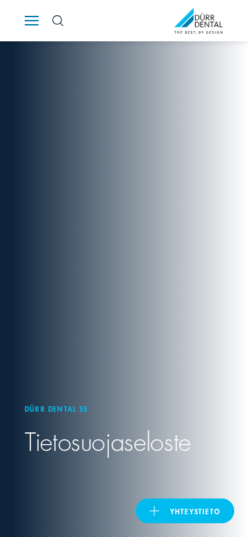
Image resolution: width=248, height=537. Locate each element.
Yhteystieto (195, 510)
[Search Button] (57, 20)
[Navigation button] (31, 20)
